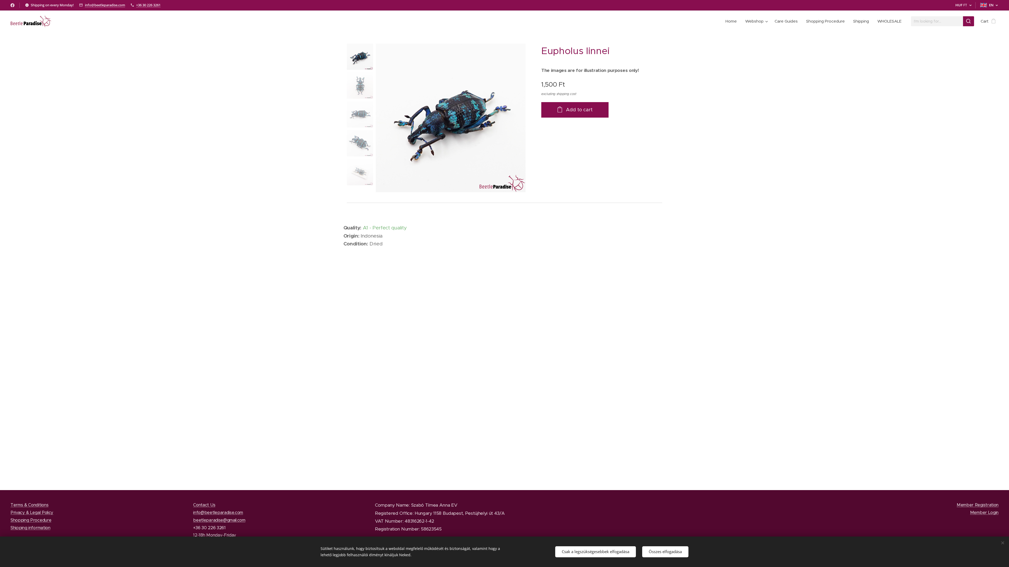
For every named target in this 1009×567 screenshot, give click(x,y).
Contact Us (204, 504)
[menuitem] (732, 21)
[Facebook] (12, 5)
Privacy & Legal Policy (32, 512)
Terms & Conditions (29, 504)
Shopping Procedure (31, 520)
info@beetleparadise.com (105, 5)
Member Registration (977, 504)
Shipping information (30, 527)
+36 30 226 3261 (148, 5)
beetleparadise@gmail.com (219, 520)
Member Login (984, 512)
